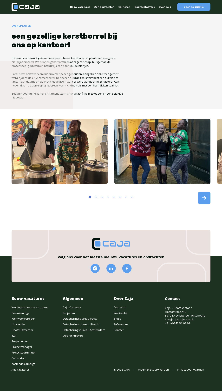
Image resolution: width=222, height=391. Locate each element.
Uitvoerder (18, 324)
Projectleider (20, 341)
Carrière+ (124, 6)
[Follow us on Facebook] (127, 268)
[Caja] (25, 7)
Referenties (121, 324)
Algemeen (73, 298)
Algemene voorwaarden (153, 369)
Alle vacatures (21, 369)
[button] (90, 197)
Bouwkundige (20, 313)
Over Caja (165, 6)
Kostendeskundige (23, 364)
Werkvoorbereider (23, 318)
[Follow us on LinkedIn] (111, 268)
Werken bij (121, 313)
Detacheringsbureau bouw (80, 318)
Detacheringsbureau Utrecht (81, 324)
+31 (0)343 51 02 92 (177, 323)
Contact (119, 330)
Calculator (18, 358)
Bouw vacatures (28, 298)
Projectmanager (22, 347)
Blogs (117, 318)
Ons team (120, 307)
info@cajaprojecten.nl (179, 319)
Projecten (69, 313)
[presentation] (204, 198)
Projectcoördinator (24, 352)
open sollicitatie (194, 6)
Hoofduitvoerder (22, 330)
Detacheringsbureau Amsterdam (84, 330)
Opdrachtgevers (144, 6)
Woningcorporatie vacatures (30, 307)
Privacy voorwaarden (190, 369)
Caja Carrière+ (72, 307)
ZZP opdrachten (104, 6)
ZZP (14, 335)
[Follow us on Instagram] (95, 268)
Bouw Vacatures (80, 6)
